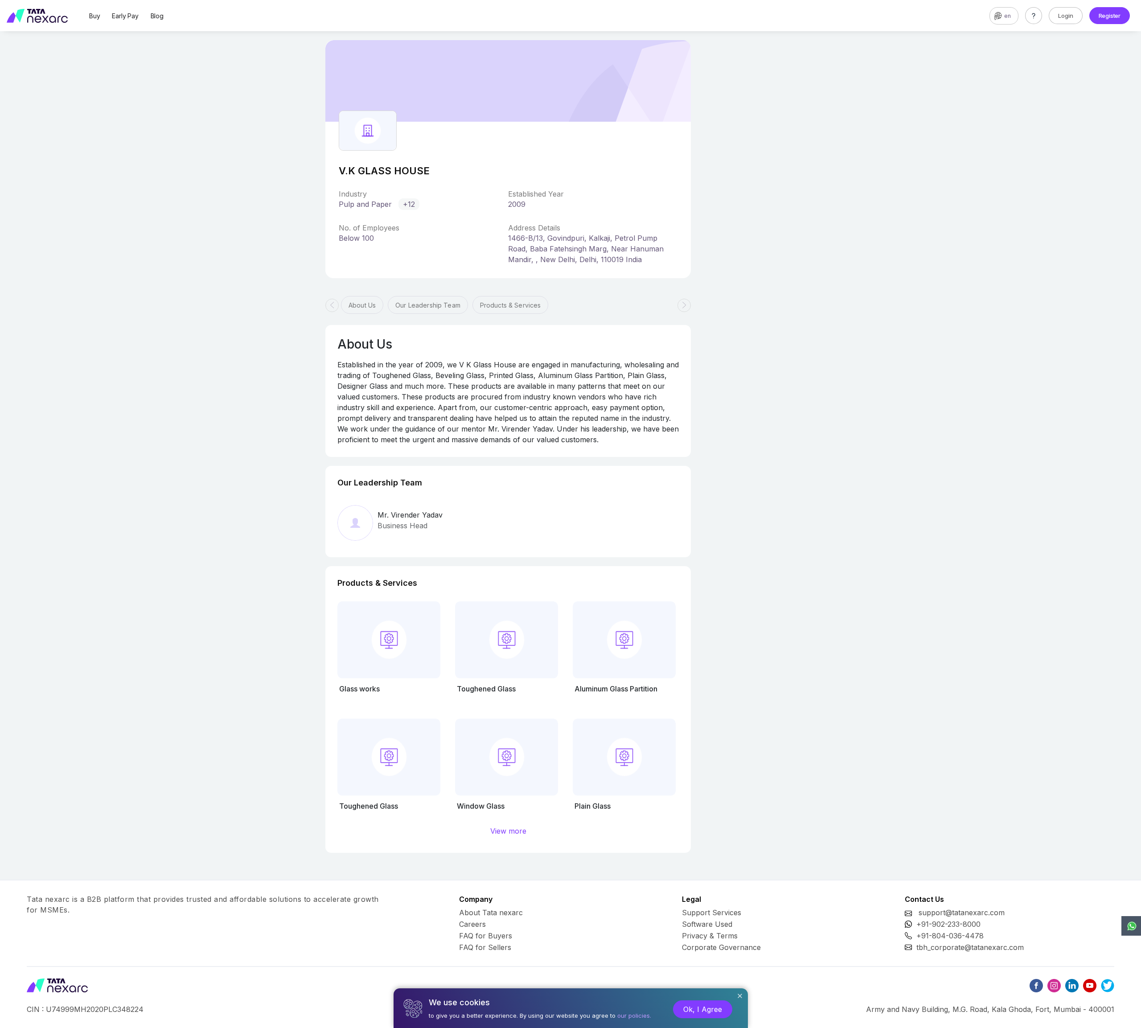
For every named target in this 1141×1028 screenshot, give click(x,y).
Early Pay (125, 16)
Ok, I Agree (702, 1009)
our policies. (634, 1015)
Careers (472, 924)
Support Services (711, 912)
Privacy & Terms (710, 935)
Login (1065, 15)
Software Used (707, 924)
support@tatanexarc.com (962, 912)
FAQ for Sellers (485, 947)
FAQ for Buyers (485, 935)
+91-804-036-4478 (950, 935)
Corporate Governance (721, 947)
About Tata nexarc (491, 912)
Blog (157, 16)
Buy (94, 16)
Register (1109, 15)
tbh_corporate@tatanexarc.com (970, 947)
